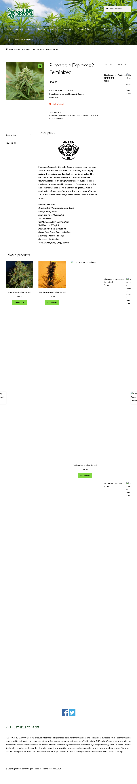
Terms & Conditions (24, 39)
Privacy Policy (84, 29)
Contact (54, 29)
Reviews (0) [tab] (11, 142)
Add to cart (19, 302)
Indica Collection (22, 49)
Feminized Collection (81, 115)
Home (8, 29)
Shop (8, 39)
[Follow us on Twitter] (72, 715)
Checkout (41, 29)
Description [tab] (11, 135)
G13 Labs (94, 115)
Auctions (20, 29)
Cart (30, 29)
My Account (67, 29)
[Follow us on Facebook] (65, 715)
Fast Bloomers (65, 115)
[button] (40, 66)
